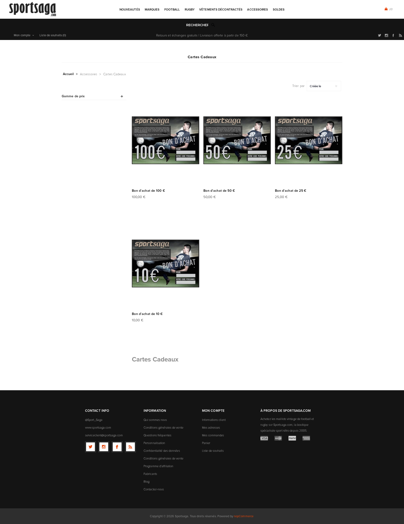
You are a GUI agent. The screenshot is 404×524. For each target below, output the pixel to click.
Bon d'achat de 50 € (219, 191)
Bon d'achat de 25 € (291, 191)
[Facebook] (117, 446)
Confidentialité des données (162, 450)
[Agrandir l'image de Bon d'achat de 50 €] (237, 140)
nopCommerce (243, 516)
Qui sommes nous (155, 420)
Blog (146, 481)
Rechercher (213, 24)
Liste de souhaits (213, 450)
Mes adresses (211, 427)
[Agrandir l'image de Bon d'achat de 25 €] (308, 140)
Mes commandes (213, 435)
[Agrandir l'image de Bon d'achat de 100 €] (165, 140)
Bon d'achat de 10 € (147, 314)
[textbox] (197, 25)
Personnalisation (154, 443)
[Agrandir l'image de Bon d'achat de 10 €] (165, 263)
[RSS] (130, 446)
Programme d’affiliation (158, 466)
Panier (206, 443)
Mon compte (22, 35)
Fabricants (150, 474)
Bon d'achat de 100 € (148, 191)
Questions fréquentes (157, 435)
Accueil (68, 74)
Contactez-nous (154, 489)
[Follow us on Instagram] (103, 446)
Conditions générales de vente (163, 427)
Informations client (214, 420)
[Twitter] (90, 446)
